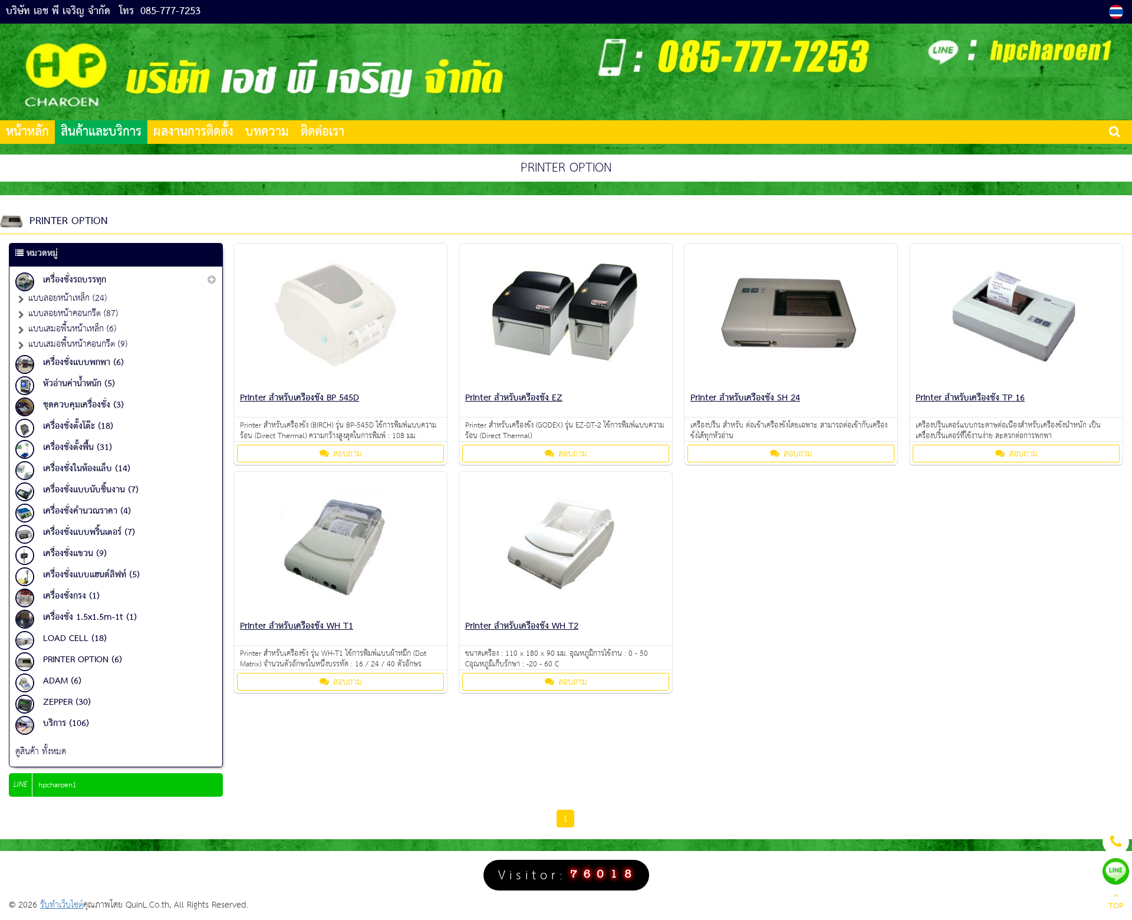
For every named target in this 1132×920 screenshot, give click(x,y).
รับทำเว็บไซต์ (61, 905)
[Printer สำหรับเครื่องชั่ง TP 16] (1016, 382)
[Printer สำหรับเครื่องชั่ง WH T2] (565, 611)
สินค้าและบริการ (101, 132)
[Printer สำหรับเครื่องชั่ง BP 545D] (340, 382)
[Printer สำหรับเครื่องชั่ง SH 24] (790, 382)
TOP (1115, 906)
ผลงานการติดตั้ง (193, 132)
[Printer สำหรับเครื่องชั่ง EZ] (565, 382)
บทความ (267, 132)
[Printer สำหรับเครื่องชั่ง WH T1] (340, 611)
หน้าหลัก (27, 132)
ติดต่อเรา (322, 132)
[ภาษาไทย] (1117, 12)
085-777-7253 (170, 11)
